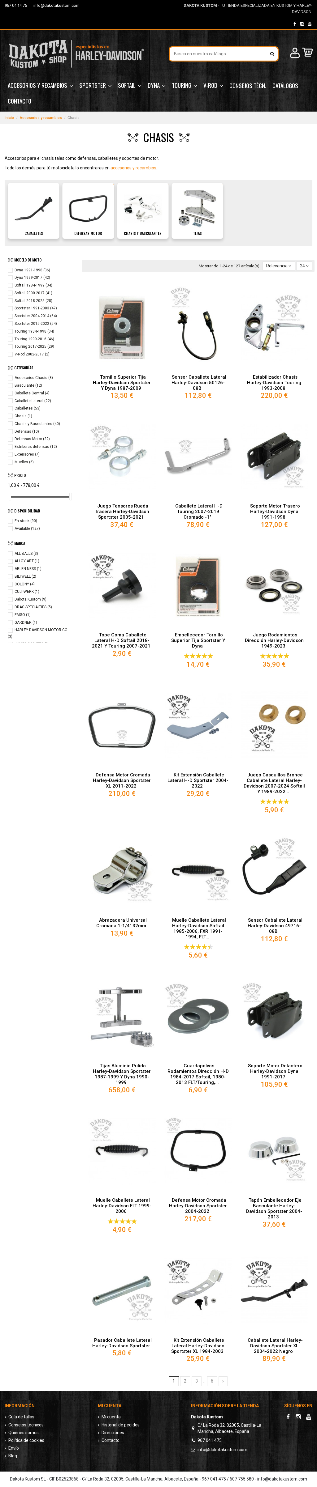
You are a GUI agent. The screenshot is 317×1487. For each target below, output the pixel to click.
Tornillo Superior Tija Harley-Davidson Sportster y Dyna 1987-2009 (122, 382)
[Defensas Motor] (88, 208)
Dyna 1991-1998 (32, 270)
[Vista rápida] (122, 369)
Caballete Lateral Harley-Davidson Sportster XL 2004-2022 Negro (275, 1345)
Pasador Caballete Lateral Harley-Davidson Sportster (122, 1343)
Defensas (27, 431)
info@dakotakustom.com (56, 5)
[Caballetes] (33, 208)
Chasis (23, 416)
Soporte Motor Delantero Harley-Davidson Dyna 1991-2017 (275, 1071)
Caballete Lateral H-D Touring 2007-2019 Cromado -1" (199, 511)
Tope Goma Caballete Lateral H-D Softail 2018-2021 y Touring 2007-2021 (121, 640)
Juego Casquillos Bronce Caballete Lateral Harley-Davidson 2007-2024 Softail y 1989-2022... (274, 783)
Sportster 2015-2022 (36, 323)
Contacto (110, 1440)
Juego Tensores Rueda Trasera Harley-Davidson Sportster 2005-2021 (122, 511)
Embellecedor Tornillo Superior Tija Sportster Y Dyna (198, 640)
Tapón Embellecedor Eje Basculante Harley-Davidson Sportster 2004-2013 (274, 1208)
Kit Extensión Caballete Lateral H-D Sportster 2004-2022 (197, 780)
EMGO (23, 615)
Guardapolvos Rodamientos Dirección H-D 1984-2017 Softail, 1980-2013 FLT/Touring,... (198, 1074)
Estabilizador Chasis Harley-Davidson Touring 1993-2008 (274, 382)
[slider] (10, 496)
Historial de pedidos (121, 1424)
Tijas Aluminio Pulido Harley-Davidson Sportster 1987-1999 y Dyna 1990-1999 (122, 1074)
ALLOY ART (27, 561)
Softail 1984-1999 (33, 285)
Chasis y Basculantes (143, 233)
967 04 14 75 (16, 5)
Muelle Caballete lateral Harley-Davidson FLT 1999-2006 (122, 1205)
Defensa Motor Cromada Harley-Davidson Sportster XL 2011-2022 (122, 780)
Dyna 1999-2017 (32, 277)
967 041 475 (210, 1440)
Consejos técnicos (26, 1424)
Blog (12, 1455)
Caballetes (33, 233)
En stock (26, 521)
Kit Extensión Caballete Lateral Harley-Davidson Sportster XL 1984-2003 (198, 1345)
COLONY (25, 584)
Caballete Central (32, 393)
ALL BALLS (26, 553)
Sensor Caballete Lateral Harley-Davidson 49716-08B (275, 925)
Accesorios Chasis (34, 378)
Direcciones (113, 1432)
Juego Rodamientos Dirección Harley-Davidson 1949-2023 (274, 640)
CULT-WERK (27, 591)
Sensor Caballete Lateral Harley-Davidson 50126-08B (199, 382)
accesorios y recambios (133, 167)
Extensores (27, 454)
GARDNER (26, 622)
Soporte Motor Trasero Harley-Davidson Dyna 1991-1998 (275, 511)
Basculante (28, 385)
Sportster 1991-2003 (36, 308)
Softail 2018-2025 (33, 301)
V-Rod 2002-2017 (32, 354)
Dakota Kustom (30, 599)
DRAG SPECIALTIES (33, 607)
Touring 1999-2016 (34, 339)
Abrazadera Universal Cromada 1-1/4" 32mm (121, 922)
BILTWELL (25, 576)
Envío (13, 1448)
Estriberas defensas (36, 446)
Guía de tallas (21, 1416)
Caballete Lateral (33, 401)
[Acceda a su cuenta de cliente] (294, 54)
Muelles (24, 462)
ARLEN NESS (28, 569)
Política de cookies (26, 1440)
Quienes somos (23, 1432)
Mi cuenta (111, 1416)
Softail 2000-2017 (33, 293)
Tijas (197, 233)
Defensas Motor (88, 233)
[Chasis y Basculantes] (143, 208)
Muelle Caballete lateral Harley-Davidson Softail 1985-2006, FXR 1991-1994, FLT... (199, 928)
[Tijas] (197, 208)
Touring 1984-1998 (34, 331)
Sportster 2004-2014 (36, 316)
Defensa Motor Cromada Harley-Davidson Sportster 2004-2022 (198, 1205)
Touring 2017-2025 (34, 346)
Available (27, 528)
